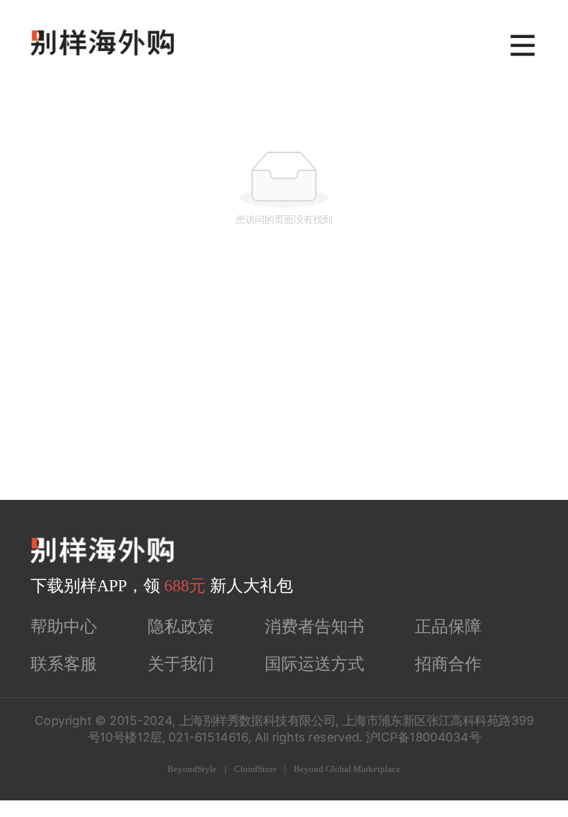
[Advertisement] (284, 396)
